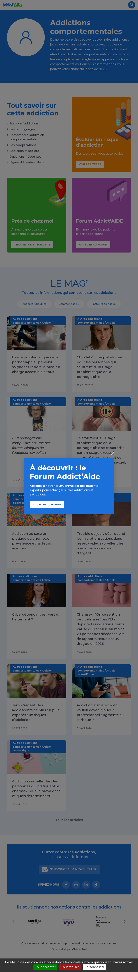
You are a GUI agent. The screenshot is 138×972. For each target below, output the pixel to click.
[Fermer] (112, 454)
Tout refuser (70, 967)
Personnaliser (94, 967)
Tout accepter (45, 967)
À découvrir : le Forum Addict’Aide (65, 472)
